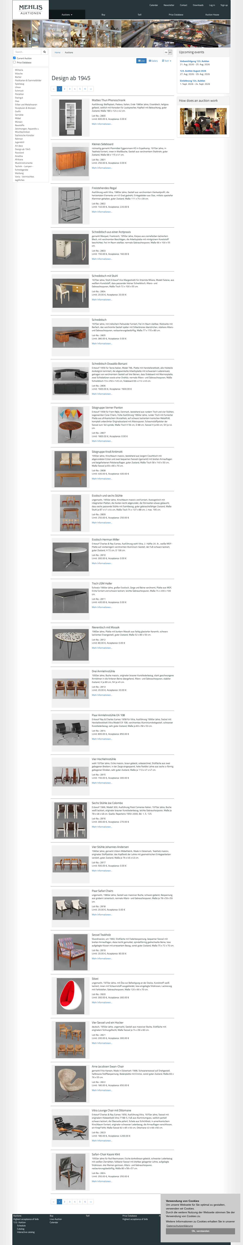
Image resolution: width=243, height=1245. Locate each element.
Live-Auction (56, 1219)
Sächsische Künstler (24, 135)
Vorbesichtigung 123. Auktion (194, 61)
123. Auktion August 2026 (193, 71)
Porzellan (19, 94)
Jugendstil (19, 142)
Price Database (176, 14)
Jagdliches (19, 180)
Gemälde (19, 115)
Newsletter (169, 5)
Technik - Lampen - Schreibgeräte (24, 167)
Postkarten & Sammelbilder (28, 80)
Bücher (18, 77)
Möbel (18, 118)
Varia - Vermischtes (24, 176)
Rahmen (19, 138)
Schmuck (19, 90)
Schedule (21, 1225)
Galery (154, 61)
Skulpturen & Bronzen (25, 108)
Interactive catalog (26, 1232)
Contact (183, 5)
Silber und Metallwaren (26, 104)
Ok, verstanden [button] (200, 1231)
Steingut (19, 97)
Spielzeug (19, 84)
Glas (17, 101)
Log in (212, 5)
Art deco (19, 146)
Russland (19, 152)
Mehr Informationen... (102, 124)
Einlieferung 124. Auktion (192, 81)
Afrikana (19, 159)
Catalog (20, 1229)
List (142, 61)
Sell (139, 14)
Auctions (66, 14)
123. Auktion (19, 1222)
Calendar (154, 5)
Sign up (224, 5)
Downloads (198, 5)
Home (57, 52)
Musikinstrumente (23, 163)
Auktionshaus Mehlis (31, 9)
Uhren (18, 87)
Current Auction (24, 58)
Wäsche (19, 73)
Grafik (18, 111)
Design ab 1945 (22, 149)
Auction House (212, 14)
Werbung (19, 173)
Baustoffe (19, 125)
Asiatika (19, 156)
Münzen (18, 122)
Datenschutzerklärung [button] (179, 1225)
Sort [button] (166, 61)
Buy (103, 14)
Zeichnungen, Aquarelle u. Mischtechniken (27, 130)
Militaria (19, 70)
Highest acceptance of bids (26, 1219)
